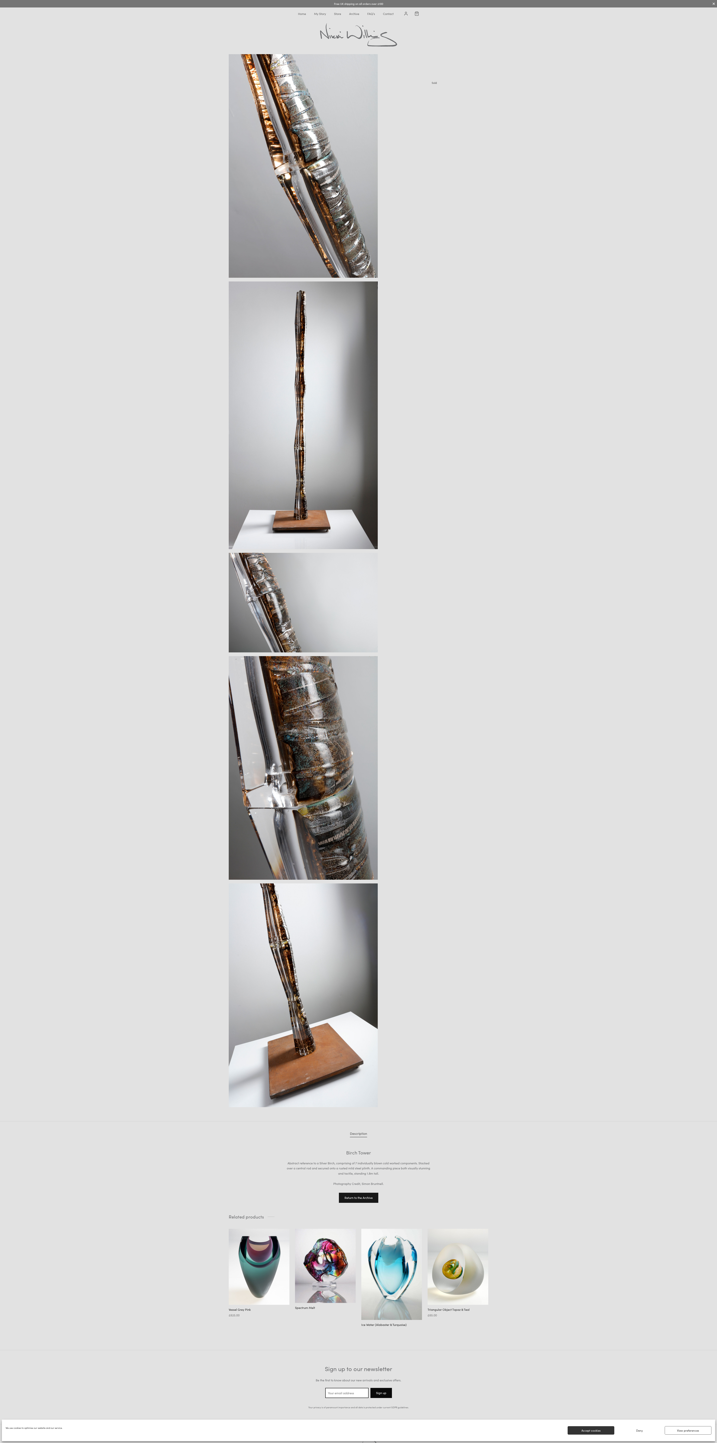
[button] (358, 1198)
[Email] (465, 98)
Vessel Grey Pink (240, 1309)
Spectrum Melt (305, 1308)
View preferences (688, 1430)
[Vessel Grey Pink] (259, 1267)
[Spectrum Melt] (325, 1266)
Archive (354, 14)
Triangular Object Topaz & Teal (449, 1309)
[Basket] (417, 13)
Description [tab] (358, 1133)
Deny (639, 1430)
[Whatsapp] (453, 98)
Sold (434, 83)
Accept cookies (591, 1430)
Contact (388, 14)
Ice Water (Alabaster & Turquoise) (384, 1325)
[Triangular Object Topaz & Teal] (458, 1267)
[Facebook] (405, 98)
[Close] (713, 3)
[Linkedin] (441, 98)
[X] (416, 98)
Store (337, 14)
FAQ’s (371, 14)
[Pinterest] (429, 98)
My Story (320, 14)
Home (302, 14)
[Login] (406, 13)
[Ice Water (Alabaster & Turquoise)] (391, 1274)
